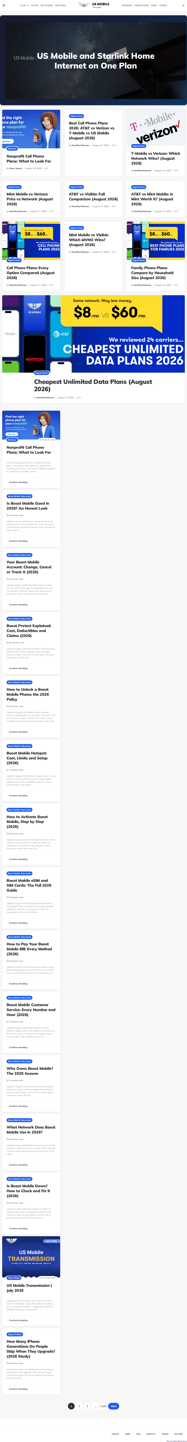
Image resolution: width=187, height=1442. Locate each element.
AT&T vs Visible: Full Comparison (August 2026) (93, 196)
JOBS (127, 1434)
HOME (23, 5)
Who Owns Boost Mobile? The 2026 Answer (30, 1071)
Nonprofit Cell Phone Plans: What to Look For (29, 159)
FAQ (138, 1434)
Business (12, 148)
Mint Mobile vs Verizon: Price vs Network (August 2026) (30, 199)
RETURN (178, 1434)
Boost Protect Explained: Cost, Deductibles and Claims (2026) (29, 630)
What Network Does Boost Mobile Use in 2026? (31, 1130)
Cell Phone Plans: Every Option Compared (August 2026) (31, 272)
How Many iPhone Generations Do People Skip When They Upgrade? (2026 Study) (31, 1348)
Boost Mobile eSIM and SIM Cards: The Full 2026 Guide (29, 885)
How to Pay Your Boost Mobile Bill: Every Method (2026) (29, 949)
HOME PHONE (142, 5)
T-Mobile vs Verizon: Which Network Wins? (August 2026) (155, 158)
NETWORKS (47, 5)
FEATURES (60, 5)
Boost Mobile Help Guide (19, 496)
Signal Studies (15, 1334)
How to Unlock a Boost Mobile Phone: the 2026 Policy (28, 694)
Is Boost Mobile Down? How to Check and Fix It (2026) (28, 1190)
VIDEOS (163, 5)
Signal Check (76, 116)
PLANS (34, 5)
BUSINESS (127, 5)
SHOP (154, 5)
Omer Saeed (15, 168)
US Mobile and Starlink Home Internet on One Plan (96, 61)
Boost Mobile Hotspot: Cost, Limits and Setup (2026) (27, 758)
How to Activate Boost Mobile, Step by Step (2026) (27, 821)
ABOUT (115, 1434)
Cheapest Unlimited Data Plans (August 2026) (93, 385)
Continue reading (18, 482)
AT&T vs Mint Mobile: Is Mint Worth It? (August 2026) (152, 199)
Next (113, 1406)
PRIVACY (150, 1434)
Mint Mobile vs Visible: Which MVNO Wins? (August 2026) (89, 239)
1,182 (103, 1406)
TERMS (164, 1434)
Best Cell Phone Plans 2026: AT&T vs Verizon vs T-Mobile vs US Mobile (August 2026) (91, 130)
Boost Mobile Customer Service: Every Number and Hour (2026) (31, 1009)
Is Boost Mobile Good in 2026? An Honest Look (28, 506)
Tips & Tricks (14, 1278)
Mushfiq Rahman (80, 145)
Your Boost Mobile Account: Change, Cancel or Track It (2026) (29, 567)
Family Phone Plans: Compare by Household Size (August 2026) (152, 272)
